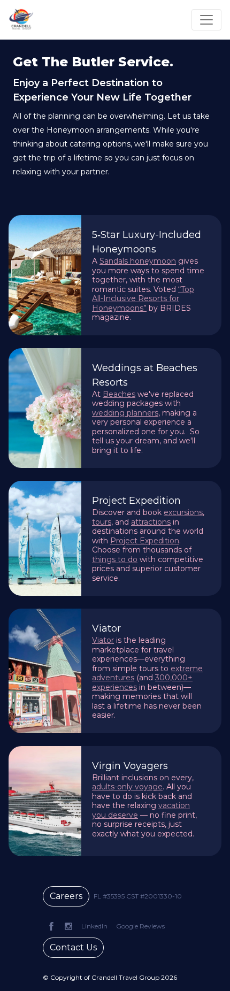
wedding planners (125, 413)
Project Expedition (144, 541)
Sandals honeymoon (137, 261)
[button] (137, 896)
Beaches (119, 394)
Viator (103, 640)
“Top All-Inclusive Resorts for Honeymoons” (143, 299)
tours (101, 522)
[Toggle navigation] (206, 19)
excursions (183, 512)
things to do (114, 559)
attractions (151, 522)
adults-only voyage (127, 787)
